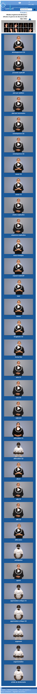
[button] (18, 42)
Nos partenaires (24, 689)
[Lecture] (6, 49)
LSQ (29, 4)
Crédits (3, 689)
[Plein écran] (31, 49)
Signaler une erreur (19, 692)
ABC (32, 4)
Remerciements (12, 689)
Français (23, 12)
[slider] (17, 49)
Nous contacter (6, 692)
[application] (18, 43)
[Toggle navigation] (34, 9)
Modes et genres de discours (16, 14)
